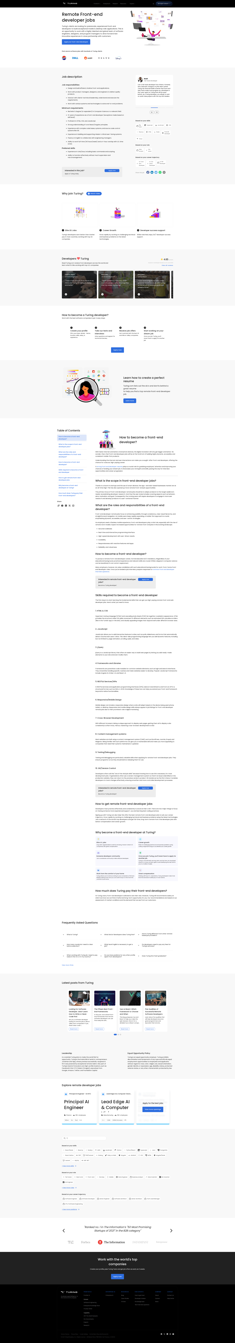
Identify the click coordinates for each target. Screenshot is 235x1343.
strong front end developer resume (109, 467)
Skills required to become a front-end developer (71, 471)
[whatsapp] (160, 172)
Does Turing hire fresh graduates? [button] (154, 956)
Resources (123, 3)
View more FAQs (67, 965)
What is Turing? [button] (72, 934)
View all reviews (167, 265)
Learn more (130, 401)
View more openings (153, 1109)
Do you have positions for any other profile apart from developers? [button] (119, 956)
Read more (74, 1029)
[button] (154, 90)
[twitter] (156, 172)
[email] (164, 172)
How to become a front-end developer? (69, 437)
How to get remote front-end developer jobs (69, 479)
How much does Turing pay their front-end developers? (71, 494)
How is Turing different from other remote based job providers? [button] (157, 934)
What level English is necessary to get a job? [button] (118, 945)
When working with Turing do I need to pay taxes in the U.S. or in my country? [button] (82, 956)
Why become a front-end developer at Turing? (68, 486)
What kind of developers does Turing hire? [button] (119, 934)
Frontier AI (96, 3)
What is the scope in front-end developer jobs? (70, 445)
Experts (132, 3)
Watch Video (95, 194)
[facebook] (147, 172)
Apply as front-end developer (76, 42)
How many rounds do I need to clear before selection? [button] (80, 945)
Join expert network (163, 3)
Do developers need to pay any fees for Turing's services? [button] (156, 945)
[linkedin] (151, 172)
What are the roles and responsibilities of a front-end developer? (70, 454)
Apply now (112, 171)
